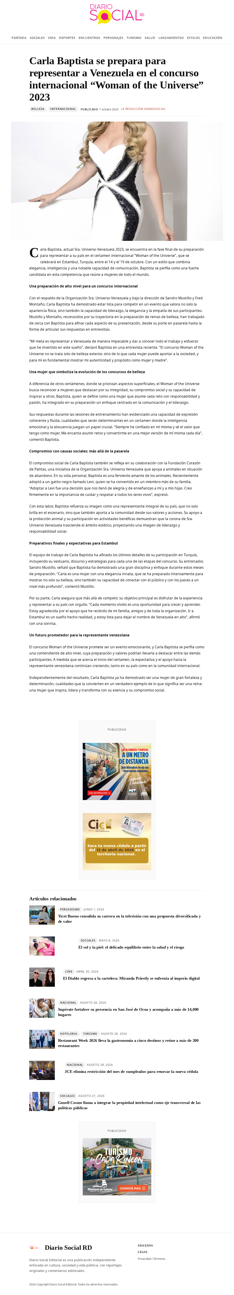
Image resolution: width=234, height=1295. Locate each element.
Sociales (88, 940)
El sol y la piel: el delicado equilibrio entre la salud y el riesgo (131, 947)
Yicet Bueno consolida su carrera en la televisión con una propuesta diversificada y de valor (129, 919)
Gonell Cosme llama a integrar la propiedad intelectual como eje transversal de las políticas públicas (129, 1105)
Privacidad (144, 1259)
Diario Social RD (68, 1247)
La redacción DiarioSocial (143, 109)
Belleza (37, 109)
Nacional (68, 1003)
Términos (159, 1259)
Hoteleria (68, 1034)
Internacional (63, 109)
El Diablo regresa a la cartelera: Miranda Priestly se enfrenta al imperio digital (131, 978)
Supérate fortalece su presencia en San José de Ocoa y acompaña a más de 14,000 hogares (128, 1012)
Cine (69, 971)
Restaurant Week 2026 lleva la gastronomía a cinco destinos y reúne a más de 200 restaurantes (128, 1043)
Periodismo (70, 909)
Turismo (90, 1034)
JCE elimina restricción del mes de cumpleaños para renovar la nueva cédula (131, 1071)
